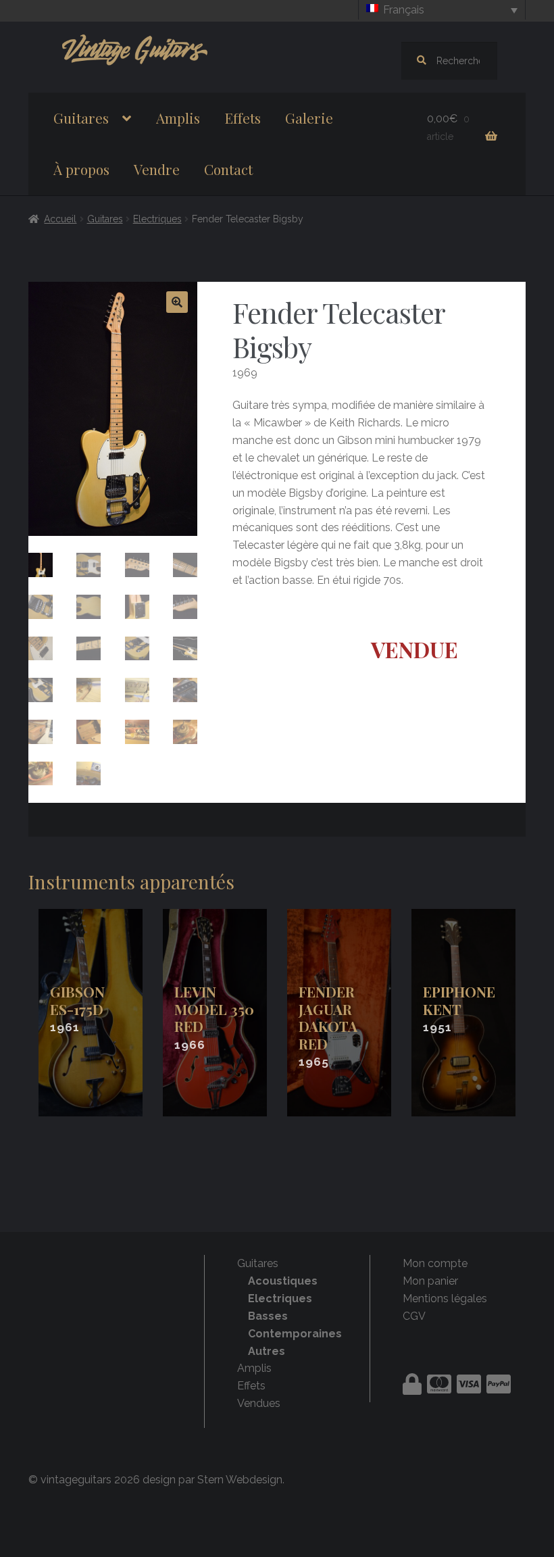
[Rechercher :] (449, 60)
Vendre (157, 168)
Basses (268, 1316)
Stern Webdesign (239, 1479)
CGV (414, 1316)
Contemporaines (295, 1333)
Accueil (60, 219)
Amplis (178, 117)
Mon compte (435, 1263)
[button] (177, 302)
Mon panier (430, 1281)
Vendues (258, 1403)
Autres (266, 1351)
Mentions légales (445, 1298)
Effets (242, 117)
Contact (228, 168)
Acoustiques (283, 1281)
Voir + (91, 1012)
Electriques (157, 219)
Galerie (309, 117)
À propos (81, 168)
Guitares (81, 117)
